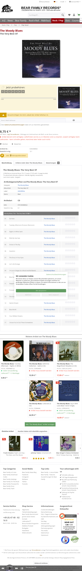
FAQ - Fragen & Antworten (49, 514)
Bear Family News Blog (29, 472)
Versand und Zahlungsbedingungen (48, 525)
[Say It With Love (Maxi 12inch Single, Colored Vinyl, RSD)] (69, 390)
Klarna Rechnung (46, 512)
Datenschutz (45, 533)
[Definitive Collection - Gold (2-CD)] (41, 351)
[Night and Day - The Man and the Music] (14, 443)
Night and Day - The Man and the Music (14, 454)
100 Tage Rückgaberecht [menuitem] (69, 477)
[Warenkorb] (79, 15)
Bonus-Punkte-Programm (30, 523)
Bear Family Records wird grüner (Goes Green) (30, 515)
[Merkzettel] (69, 15)
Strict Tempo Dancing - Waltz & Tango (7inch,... (67, 454)
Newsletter (25, 530)
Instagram (25, 477)
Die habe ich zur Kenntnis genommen (25, 125)
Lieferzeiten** (26, 521)
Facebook (25, 475)
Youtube (25, 484)
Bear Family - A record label (49, 472)
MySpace (25, 479)
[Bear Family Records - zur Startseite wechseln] (7, 9)
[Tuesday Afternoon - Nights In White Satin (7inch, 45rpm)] (13, 351)
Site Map (44, 521)
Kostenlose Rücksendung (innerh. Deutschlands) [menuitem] (70, 489)
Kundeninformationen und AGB (49, 518)
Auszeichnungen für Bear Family (49, 478)
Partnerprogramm (47, 528)
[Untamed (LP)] (41, 443)
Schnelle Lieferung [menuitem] (67, 475)
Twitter (24, 482)
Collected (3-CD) (40, 405)
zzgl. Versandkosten (13, 134)
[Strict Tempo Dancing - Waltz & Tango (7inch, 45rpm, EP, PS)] (67, 443)
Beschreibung (7, 163)
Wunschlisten (45, 2)
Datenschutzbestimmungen (14, 125)
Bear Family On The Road (11, 482)
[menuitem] (46, 15)
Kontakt (24, 519)
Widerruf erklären (41, 563)
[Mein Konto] (74, 15)
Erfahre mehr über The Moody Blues (29, 163)
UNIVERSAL (21, 191)
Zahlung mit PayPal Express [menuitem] (68, 493)
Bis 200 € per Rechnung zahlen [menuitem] (69, 481)
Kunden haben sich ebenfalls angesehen (32, 431)
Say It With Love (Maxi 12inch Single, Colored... (67, 405)
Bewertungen (52, 163)
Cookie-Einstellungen (47, 510)
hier (41, 555)
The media (44, 530)
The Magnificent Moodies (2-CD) (67, 365)
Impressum (44, 535)
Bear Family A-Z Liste (9, 472)
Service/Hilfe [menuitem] (75, 2)
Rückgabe (25, 528)
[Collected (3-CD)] (41, 390)
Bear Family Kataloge (9, 479)
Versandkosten (36, 550)
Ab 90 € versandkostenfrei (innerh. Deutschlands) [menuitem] (70, 485)
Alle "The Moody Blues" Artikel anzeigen (40, 424)
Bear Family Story (8, 486)
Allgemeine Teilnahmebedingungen (29, 511)
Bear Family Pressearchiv (11, 484)
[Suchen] (63, 15)
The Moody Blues (11, 30)
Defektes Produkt (27, 526)
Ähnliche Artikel (8, 431)
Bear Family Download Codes (10, 476)
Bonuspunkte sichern (19, 156)
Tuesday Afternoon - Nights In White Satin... (11, 365)
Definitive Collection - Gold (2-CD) (39, 365)
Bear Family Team (8, 488)
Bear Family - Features (48, 475)
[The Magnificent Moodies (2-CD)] (69, 351)
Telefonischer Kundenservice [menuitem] (66, 498)
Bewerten (17, 144)
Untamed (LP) (41, 453)
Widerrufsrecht (27, 533)
